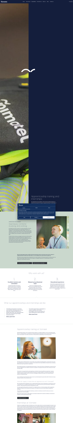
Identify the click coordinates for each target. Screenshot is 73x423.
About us (44, 1)
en (70, 1)
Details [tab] (36, 207)
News (48, 1)
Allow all (48, 217)
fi (69, 1)
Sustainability (33, 1)
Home (24, 1)
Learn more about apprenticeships (23, 263)
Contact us (51, 1)
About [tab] (49, 207)
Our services (28, 1)
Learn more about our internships (39, 263)
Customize (36, 217)
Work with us (39, 1)
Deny (24, 217)
